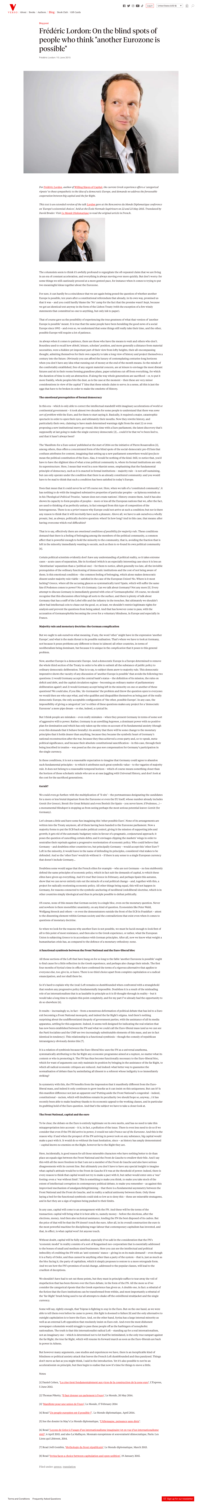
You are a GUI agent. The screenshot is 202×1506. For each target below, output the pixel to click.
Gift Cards (75, 12)
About (23, 12)
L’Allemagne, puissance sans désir (119, 1421)
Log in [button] (150, 6)
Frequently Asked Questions (46, 1498)
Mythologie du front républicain (84, 1447)
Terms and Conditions (19, 1498)
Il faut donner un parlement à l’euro (83, 1395)
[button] (187, 6)
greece (58, 1466)
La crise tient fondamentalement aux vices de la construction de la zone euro (104, 1382)
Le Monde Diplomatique (75, 213)
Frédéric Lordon (53, 187)
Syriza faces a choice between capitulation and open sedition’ (85, 1455)
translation (69, 1466)
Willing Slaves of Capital (88, 187)
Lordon (91, 204)
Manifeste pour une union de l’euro (63, 1404)
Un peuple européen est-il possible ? (70, 1412)
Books (32, 12)
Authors (42, 12)
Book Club (62, 12)
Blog (52, 12)
